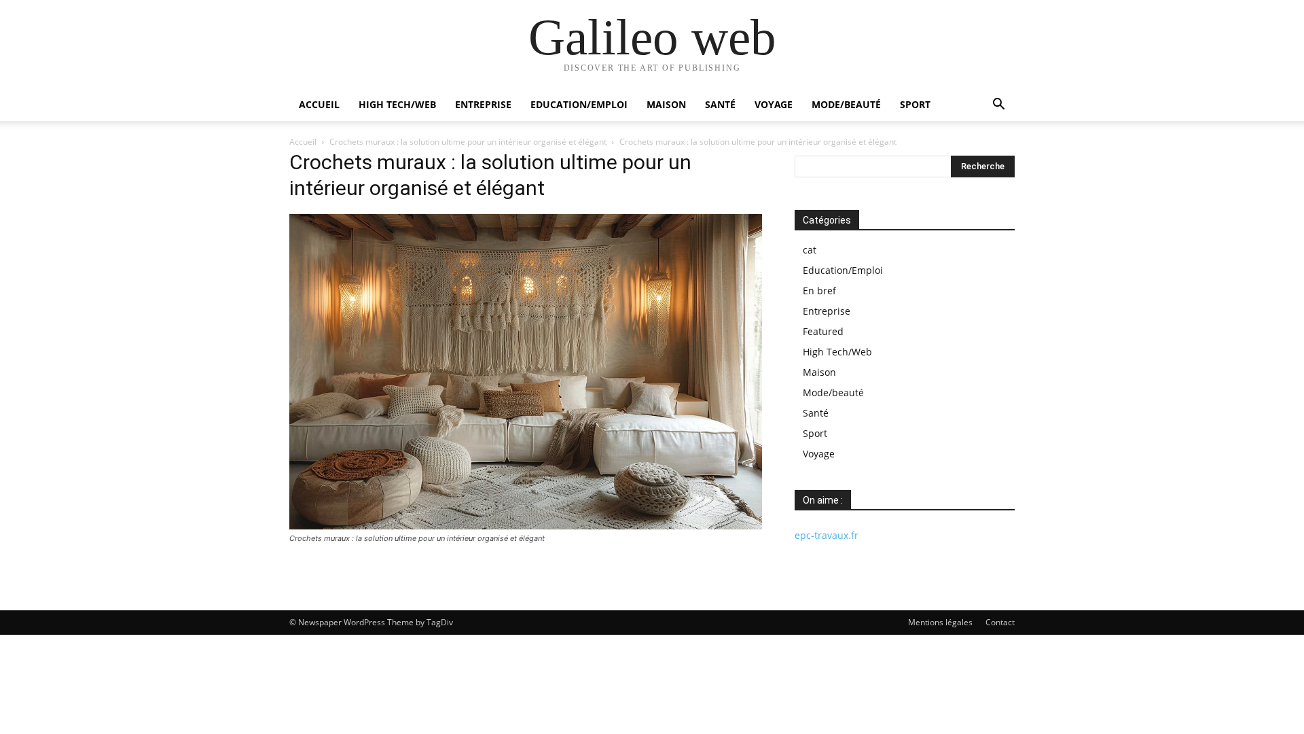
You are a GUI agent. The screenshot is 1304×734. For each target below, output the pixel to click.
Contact (1000, 622)
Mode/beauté (846, 104)
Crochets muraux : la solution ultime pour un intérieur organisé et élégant (467, 141)
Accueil (319, 104)
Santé (720, 104)
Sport (915, 104)
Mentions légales (940, 622)
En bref (819, 290)
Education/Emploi (579, 104)
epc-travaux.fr (826, 535)
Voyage (774, 104)
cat (809, 249)
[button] (998, 105)
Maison (666, 104)
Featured (823, 331)
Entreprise (483, 104)
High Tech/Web (397, 104)
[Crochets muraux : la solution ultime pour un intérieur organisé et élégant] (525, 525)
